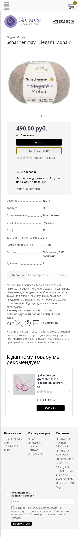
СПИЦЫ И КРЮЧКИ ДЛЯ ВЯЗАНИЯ (64, 470)
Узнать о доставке (28, 189)
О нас (31, 439)
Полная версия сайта (15, 533)
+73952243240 (63, 21)
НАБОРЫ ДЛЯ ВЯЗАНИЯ (64, 461)
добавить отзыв (44, 157)
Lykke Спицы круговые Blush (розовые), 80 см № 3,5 (50, 381)
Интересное (36, 453)
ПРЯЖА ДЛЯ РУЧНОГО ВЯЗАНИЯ (63, 442)
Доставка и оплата (35, 444)
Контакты (12, 433)
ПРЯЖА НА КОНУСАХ (62, 452)
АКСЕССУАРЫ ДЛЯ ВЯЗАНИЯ (65, 480)
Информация (39, 433)
